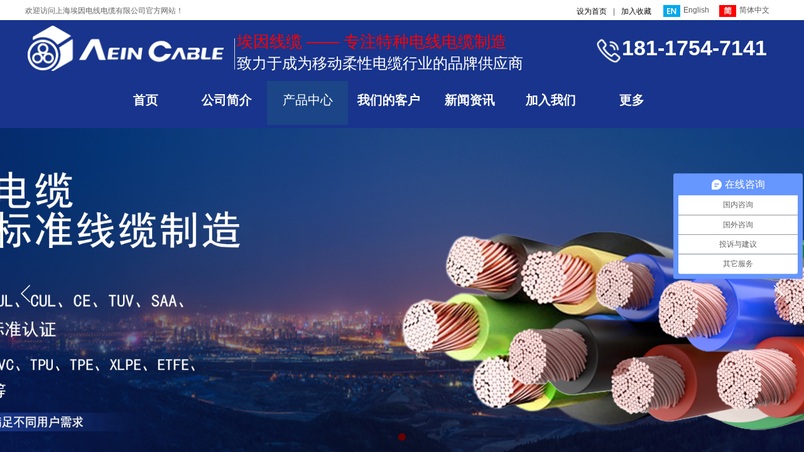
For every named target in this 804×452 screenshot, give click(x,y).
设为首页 (592, 11)
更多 (631, 100)
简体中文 (754, 10)
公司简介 (227, 100)
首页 (145, 100)
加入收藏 (636, 11)
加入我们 (551, 100)
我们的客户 (388, 100)
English (696, 10)
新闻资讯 (470, 100)
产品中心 (308, 100)
